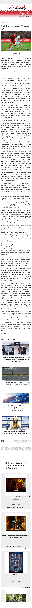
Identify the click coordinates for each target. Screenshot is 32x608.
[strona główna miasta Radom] (15, 7)
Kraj (6, 22)
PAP (9, 22)
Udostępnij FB (16, 53)
